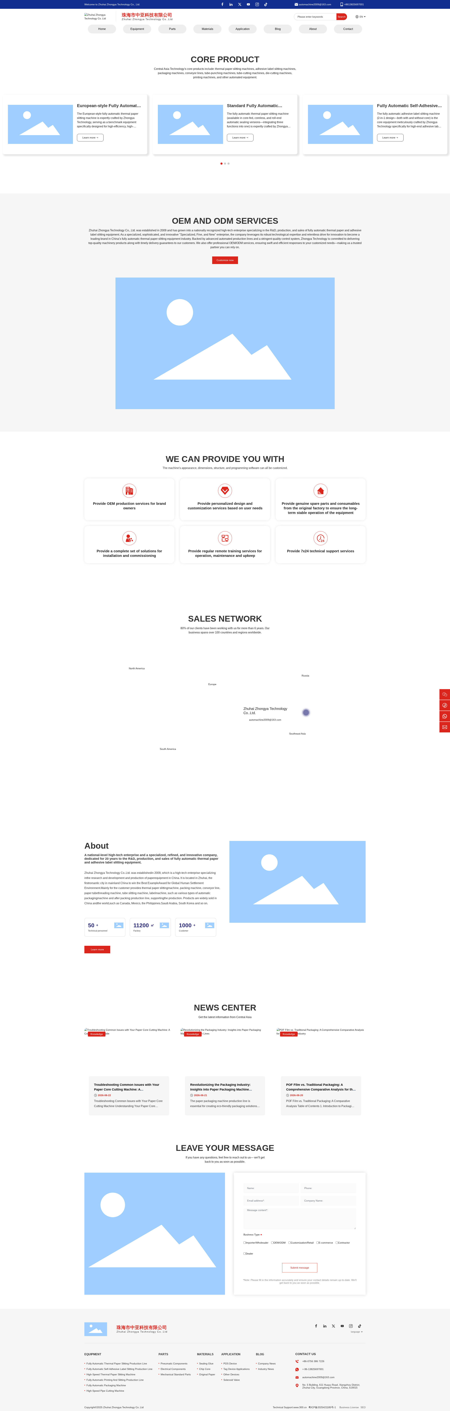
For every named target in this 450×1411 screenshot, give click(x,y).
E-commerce (326, 1242)
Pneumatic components (174, 1363)
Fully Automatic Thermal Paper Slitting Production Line (116, 1363)
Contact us (305, 1354)
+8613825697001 (354, 4)
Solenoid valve (231, 1379)
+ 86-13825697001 (313, 1369)
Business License (349, 1407)
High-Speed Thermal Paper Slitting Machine (110, 1374)
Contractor (344, 1242)
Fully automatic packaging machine (106, 1385)
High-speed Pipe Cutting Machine (105, 1390)
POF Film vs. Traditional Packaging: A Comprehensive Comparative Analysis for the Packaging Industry (320, 1089)
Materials (205, 1354)
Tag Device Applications (236, 1369)
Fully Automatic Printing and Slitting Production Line (115, 1379)
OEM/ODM (280, 1242)
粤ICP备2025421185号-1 (322, 1407)
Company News (267, 1363)
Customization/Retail (302, 1242)
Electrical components (173, 1369)
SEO (363, 1407)
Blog (260, 1354)
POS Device (230, 1363)
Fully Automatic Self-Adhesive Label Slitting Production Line (119, 1369)
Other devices (231, 1374)
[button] (221, 164)
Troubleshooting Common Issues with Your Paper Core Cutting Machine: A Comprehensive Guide (126, 1089)
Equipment (92, 1354)
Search (342, 16)
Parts (163, 1354)
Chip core (204, 1369)
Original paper (207, 1374)
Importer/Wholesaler (257, 1242)
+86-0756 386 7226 (313, 1361)
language (355, 1332)
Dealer (249, 1253)
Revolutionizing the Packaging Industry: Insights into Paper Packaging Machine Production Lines (220, 1089)
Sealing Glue (206, 1363)
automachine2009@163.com (315, 4)
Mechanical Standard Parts (176, 1374)
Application (230, 1354)
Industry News (266, 1369)
